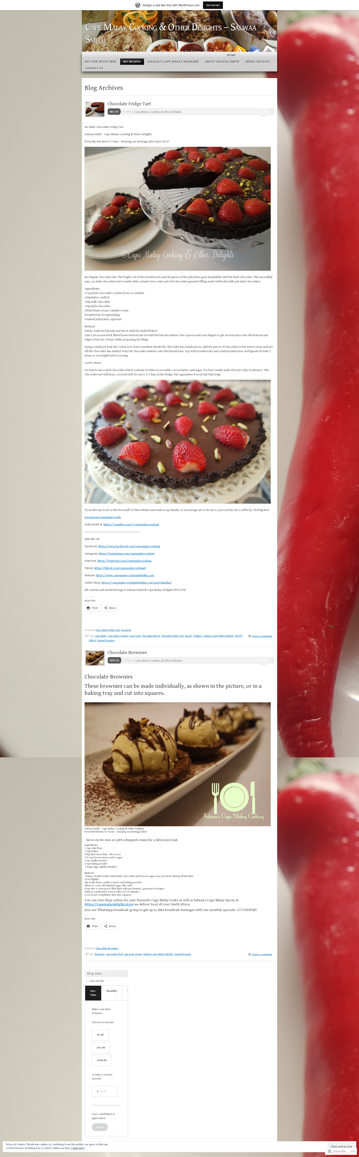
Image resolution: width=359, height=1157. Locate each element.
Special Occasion (106, 640)
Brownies (100, 954)
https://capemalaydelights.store (109, 904)
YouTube (268, 50)
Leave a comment (262, 636)
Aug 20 (114, 660)
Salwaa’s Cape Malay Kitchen (219, 636)
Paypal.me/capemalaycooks (103, 517)
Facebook (254, 50)
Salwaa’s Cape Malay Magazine (173, 61)
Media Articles (258, 61)
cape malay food (114, 954)
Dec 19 (114, 111)
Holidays (197, 636)
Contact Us (94, 68)
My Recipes (132, 61)
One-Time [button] (93, 993)
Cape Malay (101, 636)
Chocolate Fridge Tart (129, 104)
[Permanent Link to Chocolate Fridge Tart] (96, 117)
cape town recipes (133, 954)
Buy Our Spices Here (101, 61)
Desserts (126, 630)
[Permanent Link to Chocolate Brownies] (96, 665)
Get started (213, 5)
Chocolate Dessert (151, 636)
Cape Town (135, 636)
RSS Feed (239, 50)
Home (231, 55)
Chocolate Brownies (127, 652)
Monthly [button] (111, 991)
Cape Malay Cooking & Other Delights (158, 111)
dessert (188, 636)
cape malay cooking (118, 636)
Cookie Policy (78, 1148)
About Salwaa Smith (222, 61)
